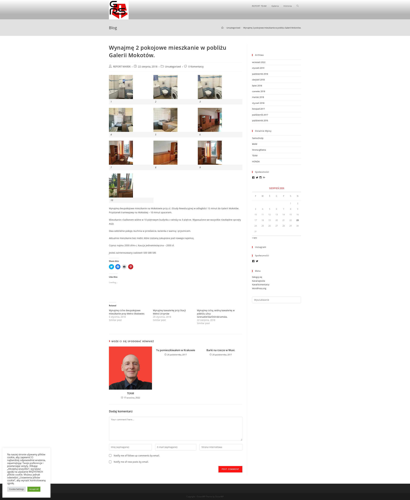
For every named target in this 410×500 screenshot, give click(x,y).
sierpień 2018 (258, 79)
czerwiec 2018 (258, 91)
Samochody (257, 138)
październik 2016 (260, 120)
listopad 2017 (258, 108)
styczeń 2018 (258, 103)
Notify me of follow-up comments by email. (137, 455)
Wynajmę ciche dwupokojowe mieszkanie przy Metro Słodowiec (127, 312)
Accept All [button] (33, 489)
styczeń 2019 (258, 67)
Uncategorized (173, 66)
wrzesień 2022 (258, 62)
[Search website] (297, 6)
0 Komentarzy (196, 66)
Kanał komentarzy (260, 284)
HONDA (256, 161)
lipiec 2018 (257, 85)
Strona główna (259, 149)
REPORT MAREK (122, 66)
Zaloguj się (257, 277)
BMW (254, 144)
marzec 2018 (258, 97)
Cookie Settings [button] (16, 489)
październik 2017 (260, 114)
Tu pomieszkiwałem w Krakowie (175, 350)
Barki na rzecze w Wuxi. (220, 350)
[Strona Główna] (222, 27)
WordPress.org (259, 288)
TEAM (130, 393)
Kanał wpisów (258, 280)
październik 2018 (260, 73)
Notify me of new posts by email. (131, 461)
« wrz (254, 237)
